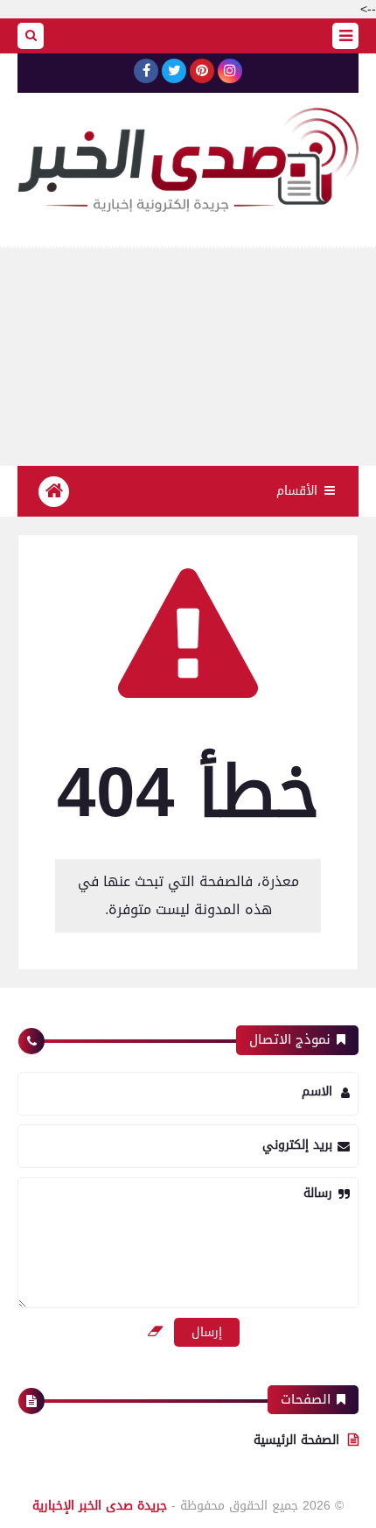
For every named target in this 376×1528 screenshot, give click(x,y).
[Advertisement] (188, 357)
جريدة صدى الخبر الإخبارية (99, 1505)
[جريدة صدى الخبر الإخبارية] (188, 160)
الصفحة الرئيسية (296, 1440)
